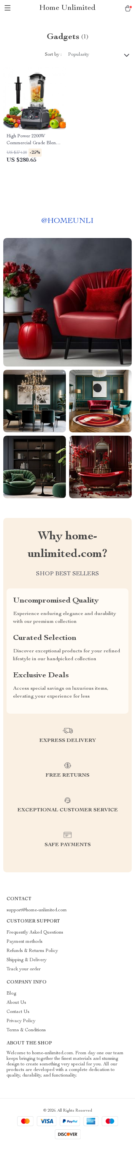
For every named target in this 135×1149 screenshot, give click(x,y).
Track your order (24, 969)
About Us (16, 1002)
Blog (11, 993)
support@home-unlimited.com (37, 910)
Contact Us (18, 1012)
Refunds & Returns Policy (32, 951)
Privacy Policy (21, 1021)
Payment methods (25, 942)
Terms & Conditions (26, 1030)
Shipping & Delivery (27, 960)
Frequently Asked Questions (35, 932)
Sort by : (53, 54)
